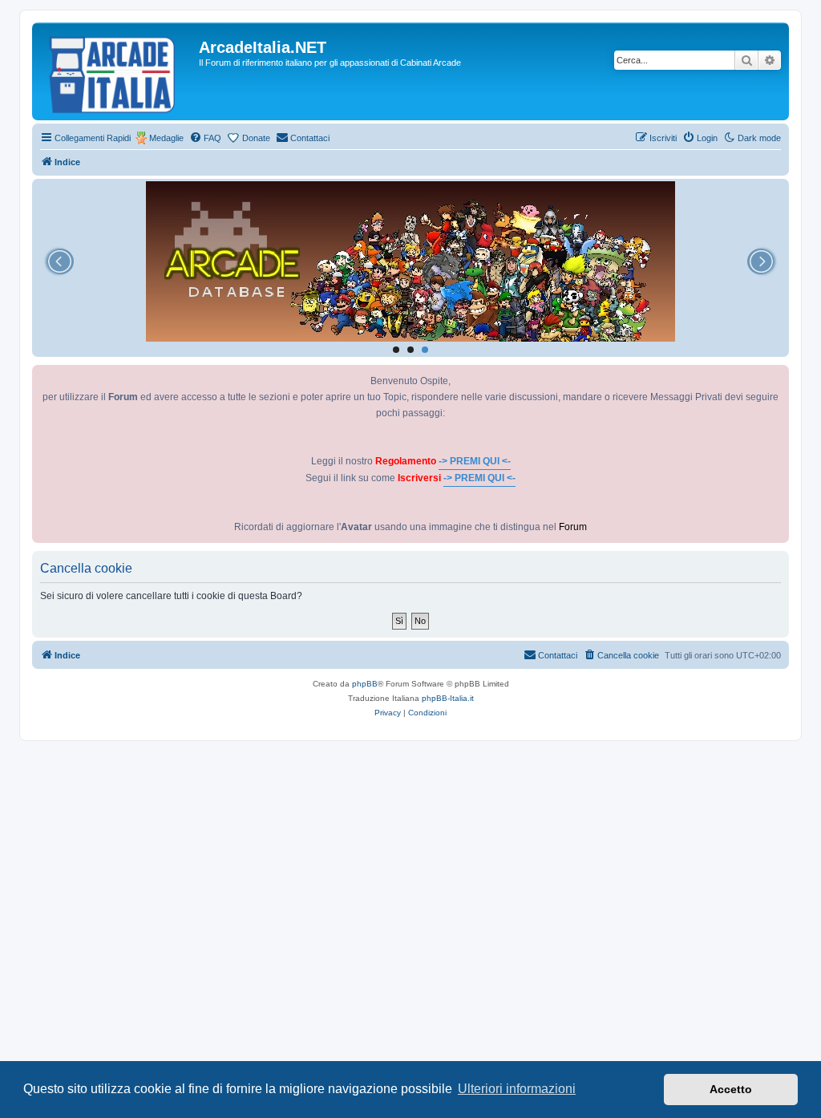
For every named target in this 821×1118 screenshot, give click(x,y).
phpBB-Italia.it (448, 698)
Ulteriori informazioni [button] (517, 1089)
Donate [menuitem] (256, 138)
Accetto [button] (731, 1089)
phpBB (365, 683)
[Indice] (117, 71)
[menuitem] (205, 138)
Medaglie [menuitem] (166, 138)
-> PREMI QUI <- (475, 461)
